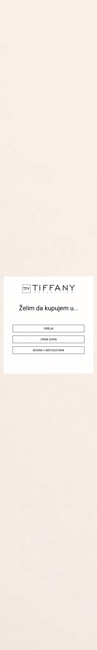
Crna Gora (48, 339)
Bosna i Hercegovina (48, 350)
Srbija (48, 328)
